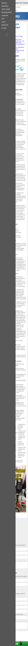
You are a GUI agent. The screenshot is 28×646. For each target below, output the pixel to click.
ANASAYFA (4, 3)
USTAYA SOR (5, 15)
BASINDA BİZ (5, 25)
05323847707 (18, 7)
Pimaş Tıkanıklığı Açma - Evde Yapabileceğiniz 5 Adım (17, 41)
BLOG (3, 19)
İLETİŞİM (4, 28)
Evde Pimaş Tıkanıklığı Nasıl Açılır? (19, 51)
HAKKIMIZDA (5, 6)
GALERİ (3, 22)
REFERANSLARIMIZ (7, 12)
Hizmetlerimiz (6, 9)
